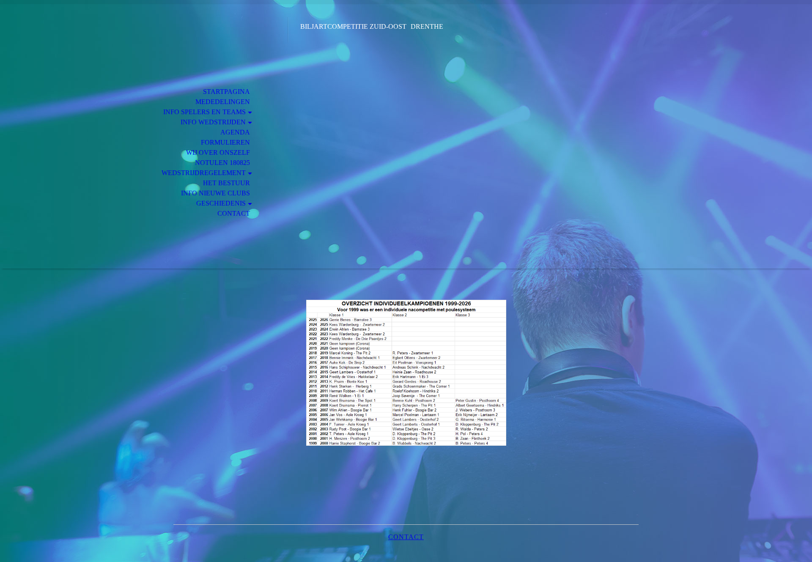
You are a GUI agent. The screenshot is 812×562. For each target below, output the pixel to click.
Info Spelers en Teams (204, 111)
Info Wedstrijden (213, 122)
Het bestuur (226, 182)
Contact (233, 213)
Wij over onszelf (218, 152)
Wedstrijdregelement (204, 172)
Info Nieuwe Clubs (215, 193)
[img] (230, 41)
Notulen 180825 (222, 162)
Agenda (235, 132)
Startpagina (226, 91)
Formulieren (225, 142)
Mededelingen (222, 101)
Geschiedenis (221, 203)
